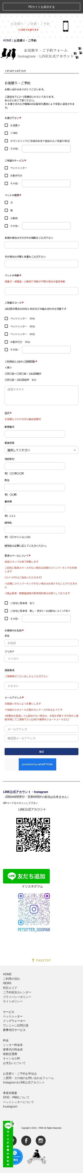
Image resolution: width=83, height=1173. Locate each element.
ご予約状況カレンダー (17, 992)
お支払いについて (14, 1063)
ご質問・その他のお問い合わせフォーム (28, 1078)
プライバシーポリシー (17, 997)
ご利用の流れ (11, 978)
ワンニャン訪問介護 (15, 1025)
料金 (6, 1040)
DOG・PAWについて (16, 1097)
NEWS (7, 983)
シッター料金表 (13, 1045)
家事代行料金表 (13, 1049)
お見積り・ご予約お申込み (20, 1073)
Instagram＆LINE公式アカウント (24, 1082)
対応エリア (10, 988)
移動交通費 (10, 1054)
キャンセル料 (11, 1058)
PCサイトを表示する (41, 7)
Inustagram (10, 1106)
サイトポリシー (13, 1001)
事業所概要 (10, 1093)
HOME (7, 40)
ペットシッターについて (18, 1102)
